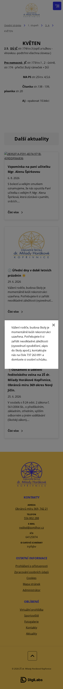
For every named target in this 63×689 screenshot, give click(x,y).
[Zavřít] (53, 325)
